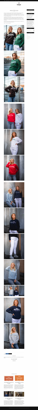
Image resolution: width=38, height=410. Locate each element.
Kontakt (18, 0)
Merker (15, 0)
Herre (27, 35)
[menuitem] (4, 0)
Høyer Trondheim (8, 0)
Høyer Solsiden (12, 0)
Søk (20, 0)
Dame (27, 34)
